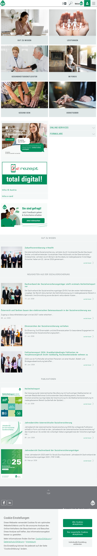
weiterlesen (87, 263)
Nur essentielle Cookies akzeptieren (77, 533)
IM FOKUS (72, 76)
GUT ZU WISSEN (24, 40)
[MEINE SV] (79, 3)
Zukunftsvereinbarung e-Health (39, 248)
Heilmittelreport (32, 389)
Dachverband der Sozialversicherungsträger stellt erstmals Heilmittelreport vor (60, 285)
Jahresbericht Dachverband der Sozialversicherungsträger (52, 450)
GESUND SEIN (24, 113)
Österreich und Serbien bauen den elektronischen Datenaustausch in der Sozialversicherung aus (46, 310)
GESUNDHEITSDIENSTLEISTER (24, 76)
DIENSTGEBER (72, 113)
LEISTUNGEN (72, 40)
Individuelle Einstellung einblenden (77, 543)
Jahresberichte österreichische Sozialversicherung (48, 423)
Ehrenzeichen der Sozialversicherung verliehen (47, 326)
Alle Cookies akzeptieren (77, 523)
